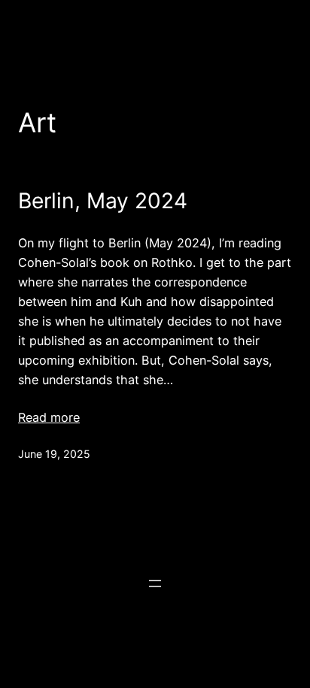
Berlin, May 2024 (102, 201)
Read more (49, 417)
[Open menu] (155, 583)
